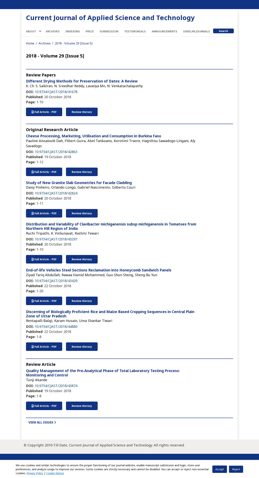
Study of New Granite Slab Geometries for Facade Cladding (79, 182)
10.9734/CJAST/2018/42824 (56, 193)
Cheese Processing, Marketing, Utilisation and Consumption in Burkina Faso (93, 136)
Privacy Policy (35, 473)
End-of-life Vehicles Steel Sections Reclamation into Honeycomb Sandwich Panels (98, 270)
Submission (109, 31)
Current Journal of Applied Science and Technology (110, 17)
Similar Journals (196, 31)
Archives (53, 31)
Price (90, 31)
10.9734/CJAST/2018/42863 (56, 151)
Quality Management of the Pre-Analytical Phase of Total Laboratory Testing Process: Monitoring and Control (103, 373)
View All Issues (41, 422)
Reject (236, 469)
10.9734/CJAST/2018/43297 (56, 239)
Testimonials (135, 31)
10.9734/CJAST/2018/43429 (56, 280)
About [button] (31, 31)
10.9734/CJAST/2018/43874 (56, 385)
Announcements (164, 31)
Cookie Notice (55, 473)
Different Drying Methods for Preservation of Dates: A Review (82, 81)
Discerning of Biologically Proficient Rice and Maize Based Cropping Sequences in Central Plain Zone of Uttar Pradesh (110, 314)
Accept (219, 469)
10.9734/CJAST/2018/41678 (56, 91)
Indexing (72, 31)
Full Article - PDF (45, 112)
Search (223, 31)
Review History (82, 112)
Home (30, 43)
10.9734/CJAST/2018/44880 (56, 326)
